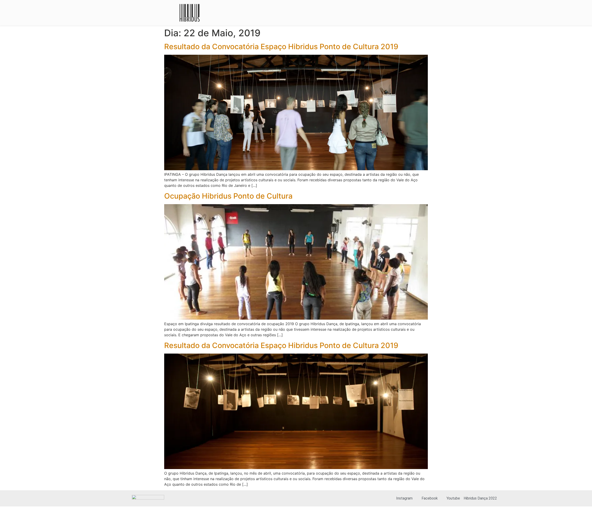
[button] (420, 13)
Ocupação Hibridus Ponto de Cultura (228, 195)
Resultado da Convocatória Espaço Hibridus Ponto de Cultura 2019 (281, 46)
